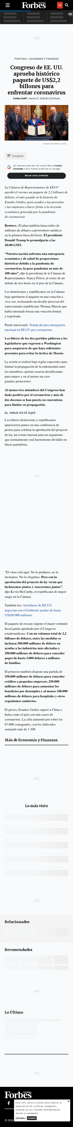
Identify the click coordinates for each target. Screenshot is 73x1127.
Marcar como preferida (36, 175)
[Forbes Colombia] (34, 5)
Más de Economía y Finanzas (31, 740)
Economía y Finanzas (44, 58)
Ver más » (21, 1118)
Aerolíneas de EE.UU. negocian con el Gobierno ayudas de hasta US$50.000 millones (33, 610)
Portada (20, 58)
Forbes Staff (19, 98)
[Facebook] (8, 1103)
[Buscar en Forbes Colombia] (66, 5)
